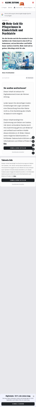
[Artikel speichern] (33, 145)
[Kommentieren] (33, 141)
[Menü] (2, 2)
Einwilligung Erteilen (18, 148)
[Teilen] (33, 149)
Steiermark (30, 77)
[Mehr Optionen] (33, 153)
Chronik (5, 20)
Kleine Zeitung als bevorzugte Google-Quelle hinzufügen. (18, 14)
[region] (18, 7)
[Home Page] (12, 3)
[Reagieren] (33, 137)
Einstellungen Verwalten (18, 152)
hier (5, 143)
